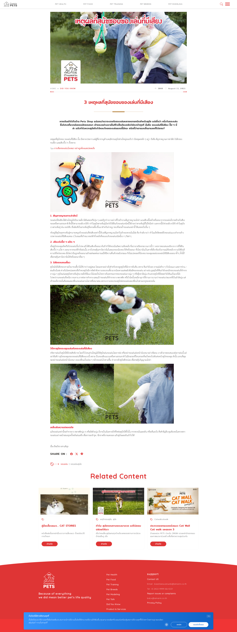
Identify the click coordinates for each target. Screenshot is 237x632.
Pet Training (116, 4)
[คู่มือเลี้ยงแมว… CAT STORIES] (64, 501)
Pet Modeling (175, 4)
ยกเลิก (179, 624)
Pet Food (88, 4)
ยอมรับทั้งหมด (198, 624)
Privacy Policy (154, 603)
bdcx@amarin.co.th (157, 598)
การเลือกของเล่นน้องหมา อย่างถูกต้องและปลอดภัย (74, 148)
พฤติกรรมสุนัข (106, 519)
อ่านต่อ (50, 543)
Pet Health (60, 4)
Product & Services (116, 609)
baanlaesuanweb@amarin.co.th (170, 584)
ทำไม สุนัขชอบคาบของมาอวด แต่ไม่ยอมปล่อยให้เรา (118, 527)
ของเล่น (64, 464)
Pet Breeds (145, 4)
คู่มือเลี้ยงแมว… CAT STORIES (59, 526)
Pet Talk (110, 599)
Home (53, 88)
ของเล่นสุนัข (76, 464)
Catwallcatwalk (161, 519)
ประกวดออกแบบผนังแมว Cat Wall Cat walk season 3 (170, 527)
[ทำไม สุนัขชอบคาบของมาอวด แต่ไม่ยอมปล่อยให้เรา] (118, 501)
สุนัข (114, 519)
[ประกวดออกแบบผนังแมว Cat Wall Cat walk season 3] (172, 501)
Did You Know (68, 88)
